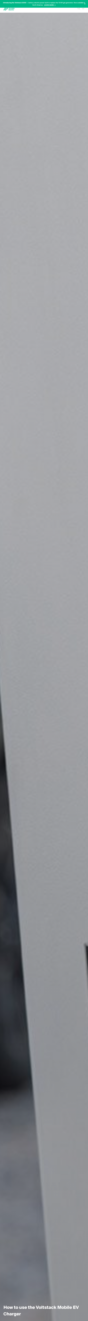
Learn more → (50, 5)
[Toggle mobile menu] (83, 8)
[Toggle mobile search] (79, 8)
